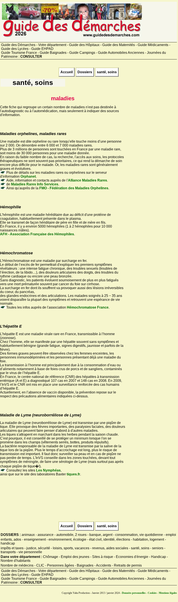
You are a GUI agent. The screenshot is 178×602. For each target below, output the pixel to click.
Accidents (103, 565)
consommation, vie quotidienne (139, 535)
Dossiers (84, 72)
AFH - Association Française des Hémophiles (37, 234)
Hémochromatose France (88, 307)
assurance (46, 535)
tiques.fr (73, 474)
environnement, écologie (67, 539)
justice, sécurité (38, 548)
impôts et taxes (12, 548)
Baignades (85, 565)
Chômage (50, 557)
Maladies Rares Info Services (34, 184)
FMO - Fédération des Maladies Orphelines (73, 188)
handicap (8, 543)
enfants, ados (11, 539)
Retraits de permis (128, 565)
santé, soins (107, 72)
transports (8, 552)
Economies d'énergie (132, 557)
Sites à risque (102, 557)
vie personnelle (30, 552)
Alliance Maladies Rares (87, 180)
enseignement (35, 539)
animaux (28, 535)
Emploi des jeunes (75, 557)
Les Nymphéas (48, 470)
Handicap (158, 557)
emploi (171, 535)
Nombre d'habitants (15, 560)
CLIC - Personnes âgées (55, 565)
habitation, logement (148, 539)
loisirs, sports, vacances (71, 548)
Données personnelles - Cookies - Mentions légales (149, 592)
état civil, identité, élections (109, 539)
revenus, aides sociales (110, 548)
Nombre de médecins (17, 565)
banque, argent (100, 535)
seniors (157, 548)
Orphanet (28, 176)
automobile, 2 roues (71, 535)
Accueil (66, 72)
